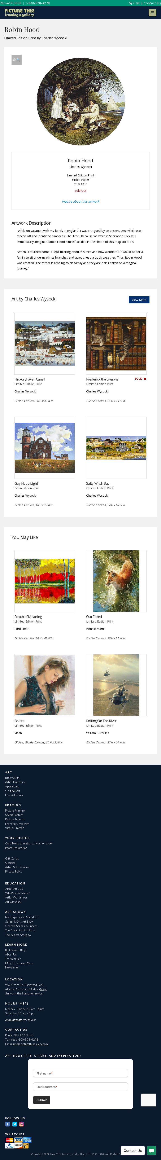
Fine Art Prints (14, 795)
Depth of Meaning (28, 616)
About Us (11, 954)
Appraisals (12, 786)
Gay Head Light (26, 483)
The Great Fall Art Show (20, 930)
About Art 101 (14, 888)
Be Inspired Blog (15, 950)
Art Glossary (13, 902)
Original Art (12, 790)
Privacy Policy (13, 871)
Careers (10, 862)
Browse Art (12, 777)
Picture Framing (15, 810)
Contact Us (152, 3)
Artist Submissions (17, 867)
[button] (152, 12)
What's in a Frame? (17, 893)
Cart (136, 3)
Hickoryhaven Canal (29, 379)
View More (139, 300)
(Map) (43, 989)
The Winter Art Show (18, 934)
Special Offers (14, 815)
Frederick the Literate (102, 379)
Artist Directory (15, 782)
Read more (45, 366)
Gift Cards (12, 858)
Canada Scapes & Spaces (21, 926)
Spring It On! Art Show (19, 921)
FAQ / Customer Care (19, 963)
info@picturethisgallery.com (30, 1044)
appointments (13, 1019)
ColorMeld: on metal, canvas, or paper (29, 843)
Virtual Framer (14, 828)
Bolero (19, 720)
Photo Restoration (16, 847)
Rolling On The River (101, 720)
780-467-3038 (10, 3)
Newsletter (12, 967)
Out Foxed (94, 616)
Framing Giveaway (17, 823)
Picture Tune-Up (15, 819)
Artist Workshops (16, 897)
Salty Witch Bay (97, 483)
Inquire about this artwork (80, 201)
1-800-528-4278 (37, 3)
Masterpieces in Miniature (21, 917)
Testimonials (13, 959)
